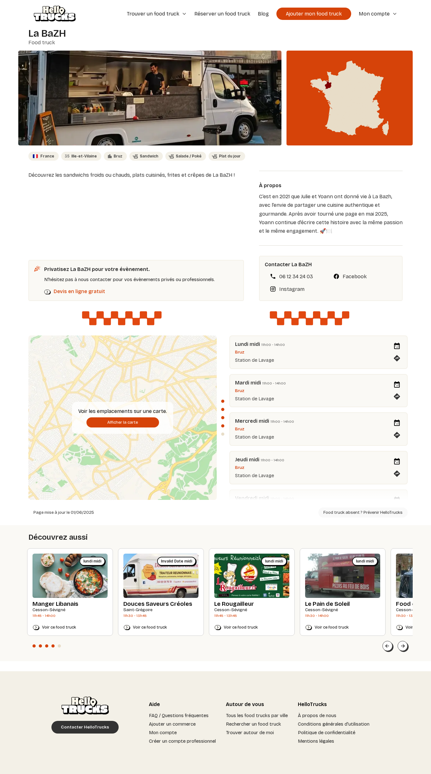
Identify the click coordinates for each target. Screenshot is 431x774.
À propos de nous (317, 715)
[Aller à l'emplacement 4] (222, 425)
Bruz (118, 156)
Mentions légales (316, 741)
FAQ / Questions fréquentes (179, 715)
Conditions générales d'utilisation (333, 724)
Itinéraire (397, 356)
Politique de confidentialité (326, 732)
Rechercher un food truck (253, 724)
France (47, 156)
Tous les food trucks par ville (257, 715)
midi (255, 344)
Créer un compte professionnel (182, 741)
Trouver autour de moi (250, 732)
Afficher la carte (122, 422)
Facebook (355, 276)
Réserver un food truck (222, 14)
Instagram (291, 289)
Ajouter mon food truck (314, 14)
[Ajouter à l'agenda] (397, 346)
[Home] (52, 14)
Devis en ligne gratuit (79, 291)
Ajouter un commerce (172, 724)
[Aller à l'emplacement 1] (222, 401)
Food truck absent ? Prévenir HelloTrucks (363, 512)
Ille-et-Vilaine (81, 156)
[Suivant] (403, 646)
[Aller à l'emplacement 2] (222, 409)
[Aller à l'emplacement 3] (222, 417)
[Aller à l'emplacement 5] (222, 434)
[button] (34, 646)
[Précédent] (387, 646)
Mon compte (163, 732)
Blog (263, 14)
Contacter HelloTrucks (85, 727)
